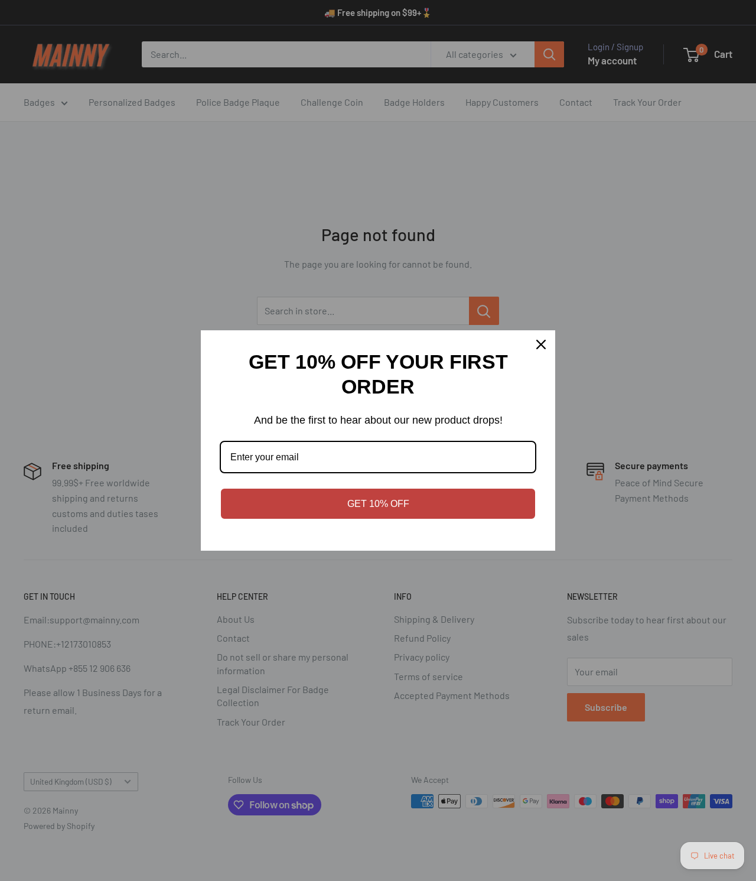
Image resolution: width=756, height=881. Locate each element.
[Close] (541, 344)
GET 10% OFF (378, 504)
